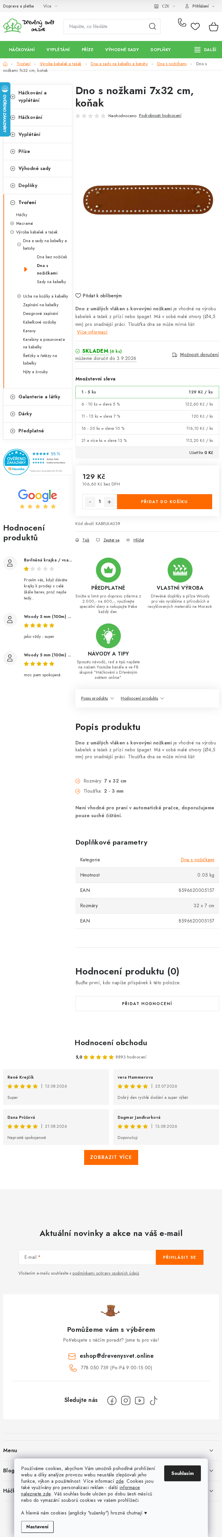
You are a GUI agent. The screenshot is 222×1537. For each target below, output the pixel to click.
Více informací (92, 332)
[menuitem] (22, 49)
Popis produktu (94, 698)
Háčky (21, 215)
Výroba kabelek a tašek (37, 232)
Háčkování (30, 117)
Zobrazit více (111, 1157)
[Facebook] (111, 1400)
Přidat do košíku (164, 502)
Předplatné (31, 430)
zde (120, 1481)
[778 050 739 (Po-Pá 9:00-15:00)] (183, 26)
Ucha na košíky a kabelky (45, 296)
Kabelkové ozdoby (39, 322)
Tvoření (27, 202)
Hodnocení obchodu (111, 1042)
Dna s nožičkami (47, 269)
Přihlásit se (179, 1257)
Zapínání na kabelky (41, 305)
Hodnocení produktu (139, 698)
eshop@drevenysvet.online (116, 1356)
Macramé (24, 223)
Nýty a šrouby (35, 372)
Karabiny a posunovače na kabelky (44, 343)
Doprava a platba (18, 6)
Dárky (25, 413)
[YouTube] (139, 1400)
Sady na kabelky (51, 282)
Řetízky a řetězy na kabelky (40, 359)
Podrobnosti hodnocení (160, 115)
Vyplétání (29, 134)
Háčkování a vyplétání (32, 96)
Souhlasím (182, 1473)
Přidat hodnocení (147, 1003)
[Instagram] (125, 1400)
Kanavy (29, 331)
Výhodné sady (34, 168)
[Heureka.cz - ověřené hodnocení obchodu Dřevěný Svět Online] (37, 462)
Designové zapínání (40, 313)
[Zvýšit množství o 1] (109, 502)
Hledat (153, 26)
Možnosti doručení (199, 355)
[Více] (205, 49)
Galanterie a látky (39, 396)
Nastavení (37, 1526)
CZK (166, 6)
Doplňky (28, 185)
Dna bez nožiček (52, 257)
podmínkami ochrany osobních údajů (106, 1273)
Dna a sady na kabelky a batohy (45, 244)
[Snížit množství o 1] (90, 502)
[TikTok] (153, 1400)
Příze (24, 151)
